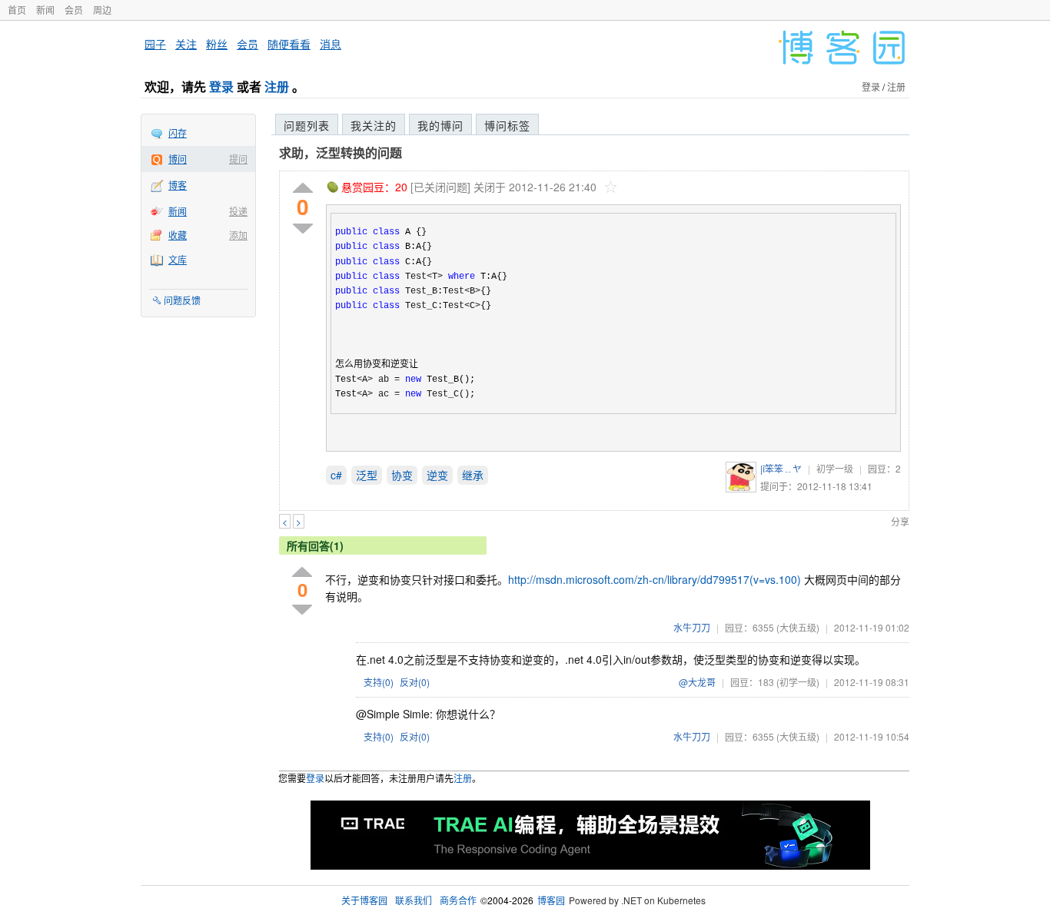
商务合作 (458, 900)
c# (336, 474)
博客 (177, 184)
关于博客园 (364, 900)
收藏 (177, 234)
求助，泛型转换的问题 (340, 152)
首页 (17, 9)
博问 (177, 158)
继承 (472, 474)
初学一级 (834, 468)
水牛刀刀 (691, 627)
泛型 (366, 474)
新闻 (45, 9)
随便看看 (289, 43)
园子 (155, 43)
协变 (402, 474)
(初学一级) (797, 681)
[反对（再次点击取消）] (302, 228)
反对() (415, 681)
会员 (74, 9)
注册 (276, 86)
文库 (177, 259)
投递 (238, 210)
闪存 (177, 132)
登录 (221, 86)
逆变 (437, 474)
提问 (238, 158)
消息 (330, 43)
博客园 (551, 900)
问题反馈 (182, 300)
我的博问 (440, 125)
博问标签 (507, 125)
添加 (238, 234)
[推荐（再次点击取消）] (302, 188)
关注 (186, 43)
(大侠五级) (797, 627)
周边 (102, 9)
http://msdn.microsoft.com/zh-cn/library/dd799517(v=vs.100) (654, 579)
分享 (900, 521)
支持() (379, 681)
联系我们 (413, 900)
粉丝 (217, 43)
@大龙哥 (697, 681)
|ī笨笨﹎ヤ (781, 468)
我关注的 (374, 125)
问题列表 (307, 125)
